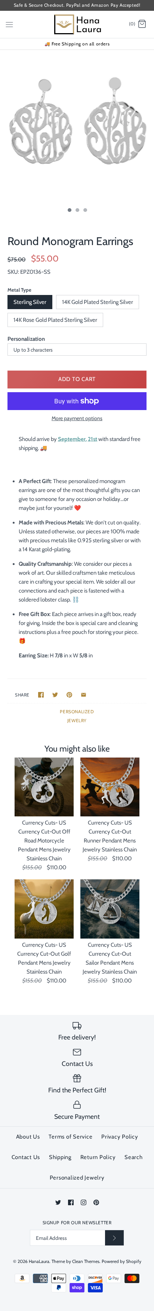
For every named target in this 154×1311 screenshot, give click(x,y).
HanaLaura (39, 1261)
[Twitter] (58, 1202)
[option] (77, 126)
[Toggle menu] (9, 24)
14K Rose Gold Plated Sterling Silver (55, 320)
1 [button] (69, 211)
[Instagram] (83, 1202)
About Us (28, 1136)
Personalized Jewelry (77, 1177)
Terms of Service (70, 1136)
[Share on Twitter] (55, 695)
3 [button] (85, 211)
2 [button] (77, 211)
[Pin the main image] (69, 695)
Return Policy (98, 1157)
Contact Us (26, 1157)
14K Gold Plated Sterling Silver (97, 302)
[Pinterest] (96, 1202)
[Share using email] (83, 695)
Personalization (26, 339)
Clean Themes (85, 1261)
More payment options (77, 418)
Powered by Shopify (121, 1261)
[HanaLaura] (77, 24)
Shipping (60, 1157)
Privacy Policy (119, 1136)
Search (133, 1157)
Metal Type (19, 290)
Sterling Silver (29, 302)
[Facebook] (71, 1202)
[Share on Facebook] (41, 695)
